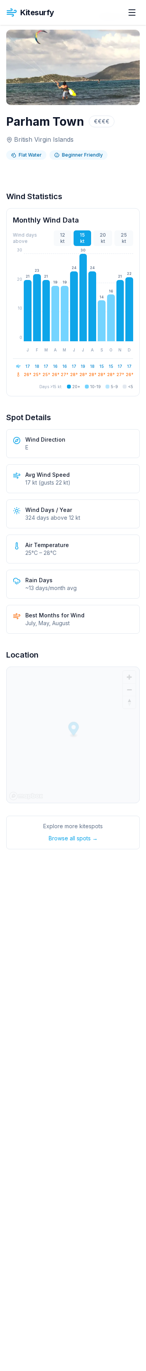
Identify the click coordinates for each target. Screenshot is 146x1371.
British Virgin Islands (44, 139)
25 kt (124, 238)
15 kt (82, 238)
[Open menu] (132, 12)
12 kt (62, 238)
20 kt (103, 238)
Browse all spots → (73, 838)
